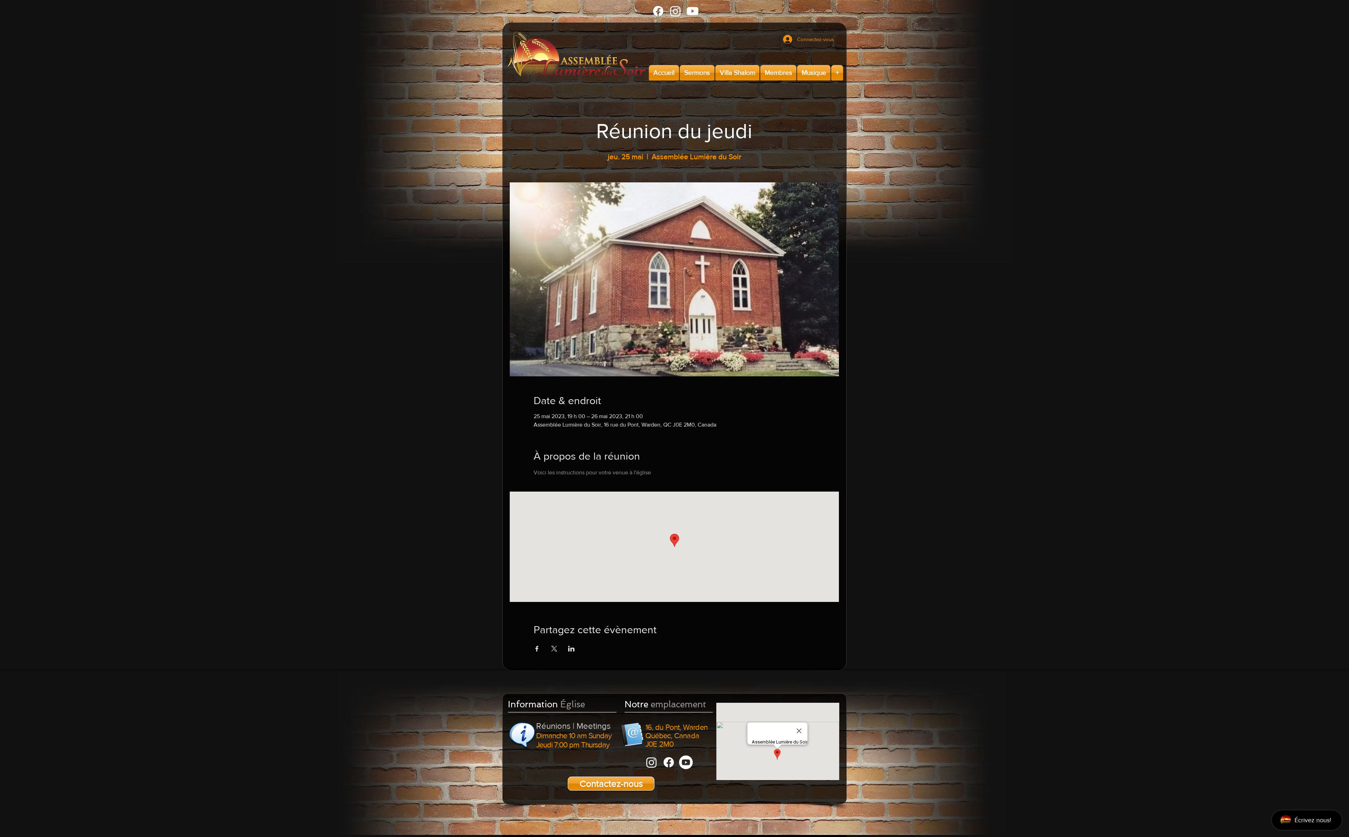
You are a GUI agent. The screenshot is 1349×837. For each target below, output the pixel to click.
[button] (697, 72)
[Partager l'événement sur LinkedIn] (571, 648)
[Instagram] (675, 11)
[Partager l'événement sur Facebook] (537, 648)
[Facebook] (658, 11)
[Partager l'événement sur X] (554, 648)
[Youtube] (692, 11)
